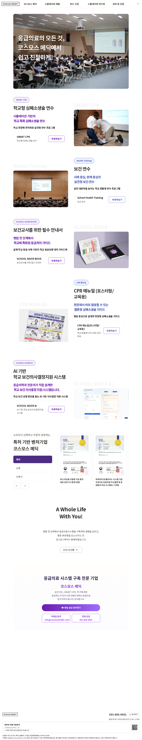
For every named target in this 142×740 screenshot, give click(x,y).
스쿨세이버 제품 (52, 4)
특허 (18, 459)
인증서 (19, 476)
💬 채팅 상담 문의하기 (71, 607)
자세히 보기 (74, 461)
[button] (138, 4)
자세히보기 (56, 138)
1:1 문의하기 (133, 714)
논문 (18, 468)
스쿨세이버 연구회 (96, 4)
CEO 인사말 (68, 549)
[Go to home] (10, 4)
